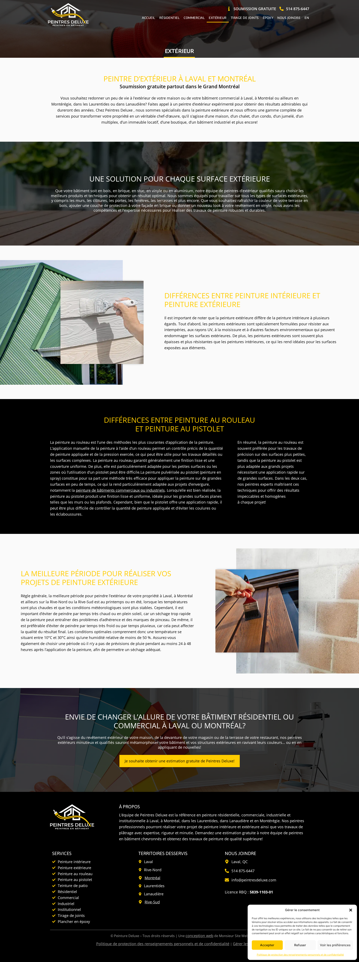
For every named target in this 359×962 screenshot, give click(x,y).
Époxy (268, 18)
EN (307, 18)
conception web (199, 935)
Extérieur (218, 18)
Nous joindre (288, 18)
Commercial (194, 18)
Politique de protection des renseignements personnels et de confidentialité (300, 954)
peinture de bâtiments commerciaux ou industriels (120, 490)
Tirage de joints (245, 18)
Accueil (148, 18)
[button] (351, 910)
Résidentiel (169, 18)
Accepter (267, 945)
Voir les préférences (335, 945)
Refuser (300, 945)
